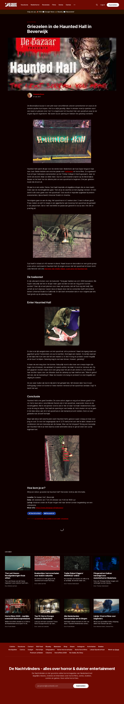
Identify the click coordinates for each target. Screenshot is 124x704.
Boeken (101, 646)
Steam (72, 646)
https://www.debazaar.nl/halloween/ (49, 508)
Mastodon (57, 646)
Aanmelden (113, 5)
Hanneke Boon (38, 94)
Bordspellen (13, 650)
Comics (22, 650)
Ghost (117, 650)
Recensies (45, 5)
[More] (74, 4)
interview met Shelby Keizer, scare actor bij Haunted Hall (65, 269)
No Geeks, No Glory (76, 653)
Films (54, 5)
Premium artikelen (36, 653)
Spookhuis (64, 518)
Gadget (30, 650)
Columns (49, 653)
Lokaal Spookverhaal (97, 650)
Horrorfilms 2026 (61, 653)
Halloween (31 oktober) (52, 518)
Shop (65, 646)
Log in (103, 5)
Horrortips (39, 650)
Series (61, 5)
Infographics (50, 650)
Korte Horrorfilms (81, 650)
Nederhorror (35, 5)
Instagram (81, 646)
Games (68, 5)
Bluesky (48, 646)
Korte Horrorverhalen (64, 650)
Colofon (12, 646)
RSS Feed (39, 646)
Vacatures (24, 5)
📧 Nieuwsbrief (49, 513)
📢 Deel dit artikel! (35, 513)
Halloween (69, 171)
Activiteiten (31, 22)
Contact (30, 646)
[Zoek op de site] (96, 4)
